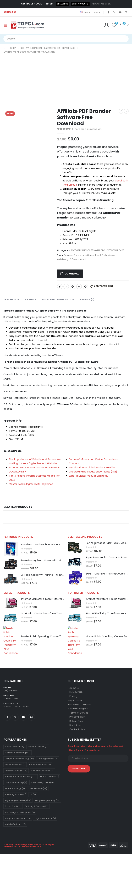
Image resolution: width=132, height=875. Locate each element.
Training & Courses (36, 806)
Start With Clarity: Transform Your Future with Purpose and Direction (62, 613)
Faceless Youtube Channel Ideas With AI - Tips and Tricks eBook (59, 544)
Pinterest (72, 286)
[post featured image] (10, 548)
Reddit (85, 286)
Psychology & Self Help (18, 800)
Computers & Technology (100, 255)
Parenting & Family (15, 794)
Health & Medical (40, 764)
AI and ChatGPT (14, 746)
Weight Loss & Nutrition (18, 818)
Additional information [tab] (58, 299)
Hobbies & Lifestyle (16, 770)
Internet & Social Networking (20, 776)
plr (33, 794)
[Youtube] (120, 12)
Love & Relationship (16, 782)
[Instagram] (126, 12)
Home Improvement (42, 770)
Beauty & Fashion (37, 746)
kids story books (49, 776)
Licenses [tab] (30, 299)
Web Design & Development (71, 259)
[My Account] (106, 25)
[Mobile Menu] (5, 25)
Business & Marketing (75, 255)
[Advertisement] (66, 80)
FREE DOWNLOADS (115, 250)
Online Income (38, 788)
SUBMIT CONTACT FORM (16, 706)
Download (71, 273)
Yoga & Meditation (45, 818)
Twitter (66, 286)
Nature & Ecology (15, 788)
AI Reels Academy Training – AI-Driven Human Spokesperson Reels (61, 575)
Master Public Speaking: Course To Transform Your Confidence (59, 636)
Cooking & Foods (48, 758)
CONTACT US (9, 12)
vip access (62, 4)
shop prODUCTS (80, 4)
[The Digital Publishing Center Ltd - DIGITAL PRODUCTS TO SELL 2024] (27, 25)
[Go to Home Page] (4, 48)
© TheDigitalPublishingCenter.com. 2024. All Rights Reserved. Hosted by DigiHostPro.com (28, 845)
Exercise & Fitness (15, 764)
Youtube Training (15, 824)
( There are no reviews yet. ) (87, 129)
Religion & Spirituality (47, 800)
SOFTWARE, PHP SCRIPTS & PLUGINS (88, 250)
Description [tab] (11, 299)
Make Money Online (42, 782)
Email (79, 286)
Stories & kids (13, 806)
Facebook (60, 286)
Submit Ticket (10, 698)
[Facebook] (108, 12)
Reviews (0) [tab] (87, 299)
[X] (114, 12)
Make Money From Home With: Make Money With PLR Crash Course (61, 560)
